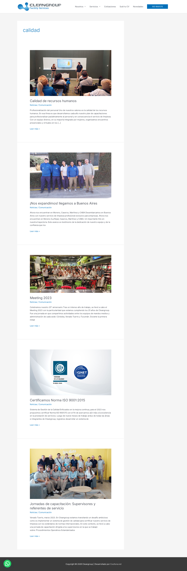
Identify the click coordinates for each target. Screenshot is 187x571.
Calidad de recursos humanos (53, 101)
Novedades (138, 6)
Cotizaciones (110, 6)
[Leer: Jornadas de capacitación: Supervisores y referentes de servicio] (70, 473)
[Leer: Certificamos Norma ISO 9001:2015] (70, 372)
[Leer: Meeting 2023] (70, 273)
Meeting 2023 (41, 298)
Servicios (94, 6)
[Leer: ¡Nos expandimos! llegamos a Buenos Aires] (70, 175)
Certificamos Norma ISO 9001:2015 (57, 400)
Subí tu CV (124, 6)
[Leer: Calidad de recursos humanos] (70, 73)
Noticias (33, 105)
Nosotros (79, 6)
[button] (157, 6)
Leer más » (35, 128)
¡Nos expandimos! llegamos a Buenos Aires (63, 203)
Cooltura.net (115, 564)
